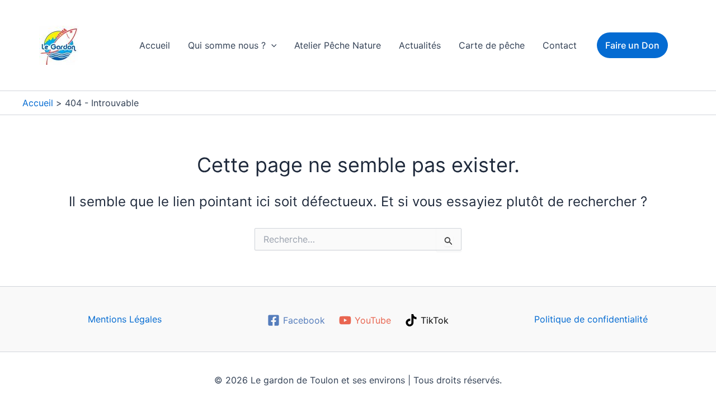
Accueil (154, 45)
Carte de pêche (492, 45)
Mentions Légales (125, 319)
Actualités (420, 45)
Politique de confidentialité (591, 319)
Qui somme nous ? (227, 45)
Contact (560, 45)
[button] (271, 45)
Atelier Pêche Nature (337, 45)
